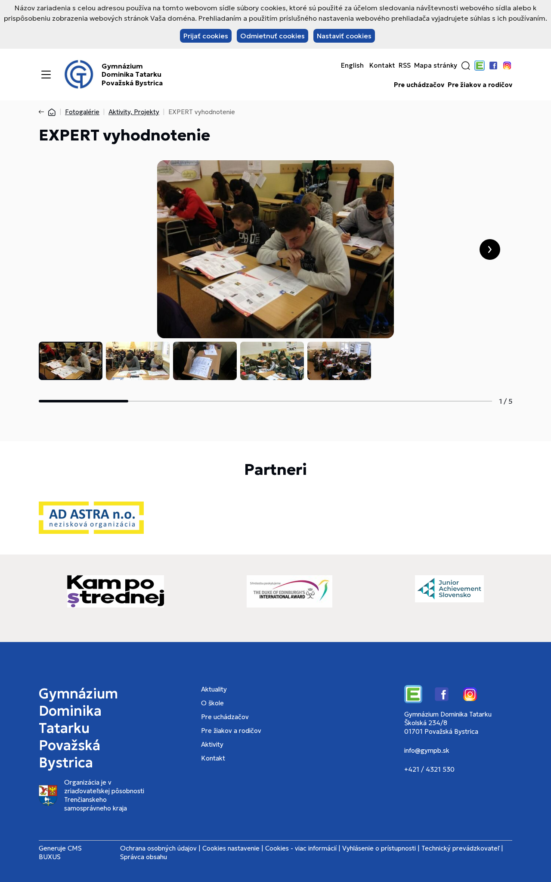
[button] (466, 65)
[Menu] (46, 74)
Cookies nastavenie (231, 848)
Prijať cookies (205, 35)
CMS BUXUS (60, 852)
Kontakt (382, 65)
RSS (405, 65)
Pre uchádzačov (419, 85)
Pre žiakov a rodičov (480, 85)
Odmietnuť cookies (272, 35)
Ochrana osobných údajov (158, 848)
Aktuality (214, 689)
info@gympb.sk (426, 750)
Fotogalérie (82, 112)
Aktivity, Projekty (133, 112)
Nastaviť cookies (344, 35)
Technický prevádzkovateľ (460, 848)
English (352, 65)
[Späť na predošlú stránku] (43, 112)
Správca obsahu (143, 857)
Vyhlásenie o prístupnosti (379, 848)
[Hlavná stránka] (51, 112)
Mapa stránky (435, 65)
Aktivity (212, 744)
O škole (212, 703)
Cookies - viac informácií (301, 848)
